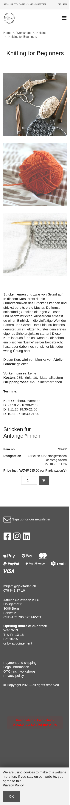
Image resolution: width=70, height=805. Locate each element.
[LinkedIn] (26, 537)
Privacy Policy (13, 785)
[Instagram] (17, 537)
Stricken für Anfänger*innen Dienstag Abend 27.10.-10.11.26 (47, 460)
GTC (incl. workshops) (20, 671)
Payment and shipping (20, 663)
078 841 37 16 (14, 590)
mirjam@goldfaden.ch (19, 586)
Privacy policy (13, 676)
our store (39, 626)
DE (59, 4)
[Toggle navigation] (64, 18)
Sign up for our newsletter (30, 519)
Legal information (16, 667)
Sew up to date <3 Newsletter (24, 4)
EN (65, 4)
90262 (62, 449)
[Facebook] (7, 537)
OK (11, 796)
